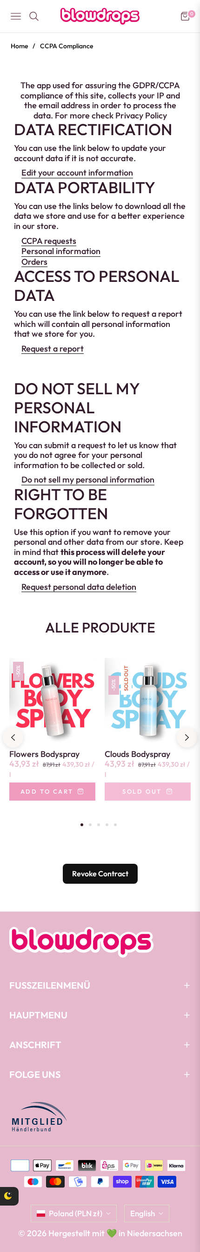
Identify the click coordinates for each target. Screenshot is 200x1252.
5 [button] (115, 824)
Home (19, 46)
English (142, 1213)
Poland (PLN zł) (75, 1213)
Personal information (60, 251)
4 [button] (107, 824)
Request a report (52, 349)
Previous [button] (13, 737)
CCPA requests (48, 241)
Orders (34, 262)
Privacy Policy (141, 115)
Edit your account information (77, 173)
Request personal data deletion (78, 587)
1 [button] (81, 824)
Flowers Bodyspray (44, 754)
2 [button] (90, 824)
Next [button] (187, 737)
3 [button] (98, 824)
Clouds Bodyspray (137, 754)
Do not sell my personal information (87, 480)
